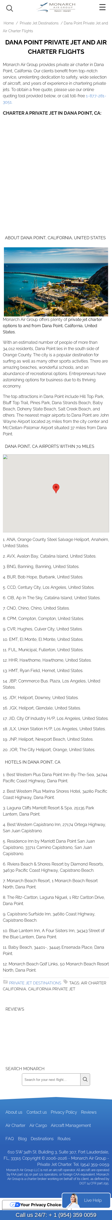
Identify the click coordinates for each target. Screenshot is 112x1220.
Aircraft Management (71, 1125)
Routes (64, 1138)
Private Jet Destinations (39, 23)
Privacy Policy (64, 1112)
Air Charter (15, 1125)
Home (9, 23)
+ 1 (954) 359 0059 (72, 1215)
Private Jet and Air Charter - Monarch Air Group (56, 7)
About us (13, 1112)
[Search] (85, 1079)
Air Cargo (38, 1125)
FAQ (9, 1138)
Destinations (42, 1138)
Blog (22, 1138)
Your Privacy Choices (42, 1204)
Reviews (89, 1112)
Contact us (37, 1112)
